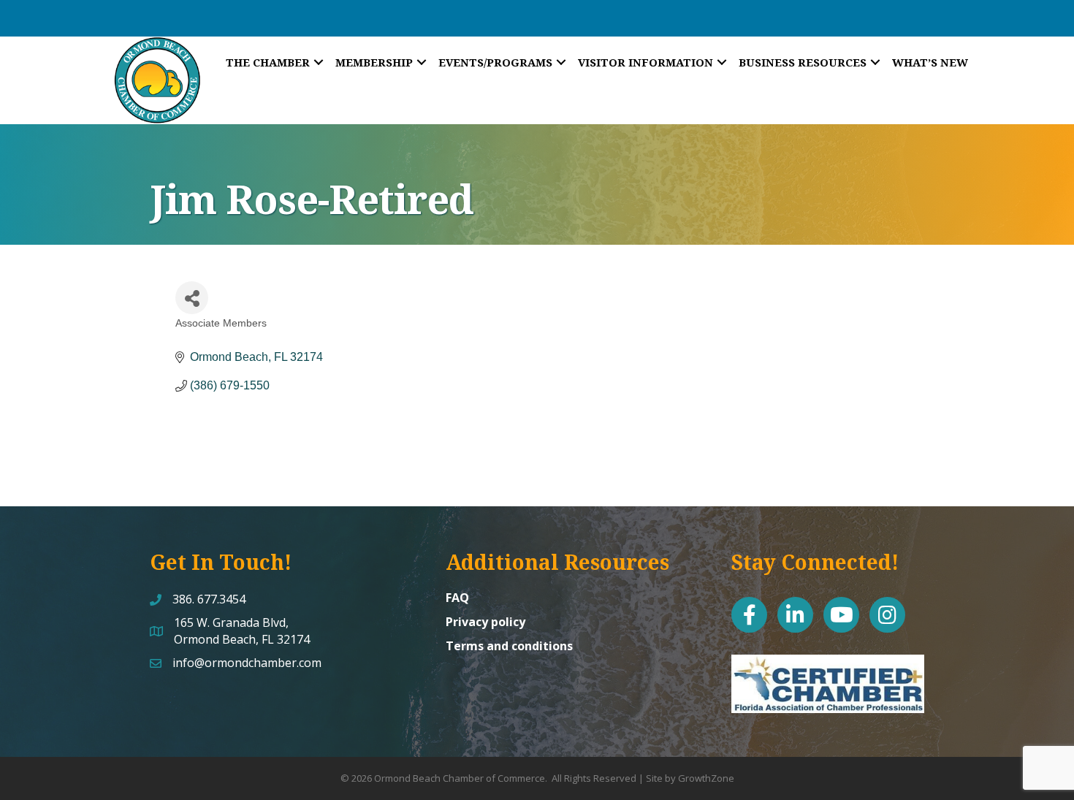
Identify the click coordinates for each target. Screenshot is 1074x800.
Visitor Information (645, 62)
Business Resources (803, 62)
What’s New (930, 62)
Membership (374, 62)
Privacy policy (485, 622)
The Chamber (268, 62)
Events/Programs (495, 62)
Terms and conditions (509, 646)
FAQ (457, 598)
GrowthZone (706, 778)
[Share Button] (191, 297)
